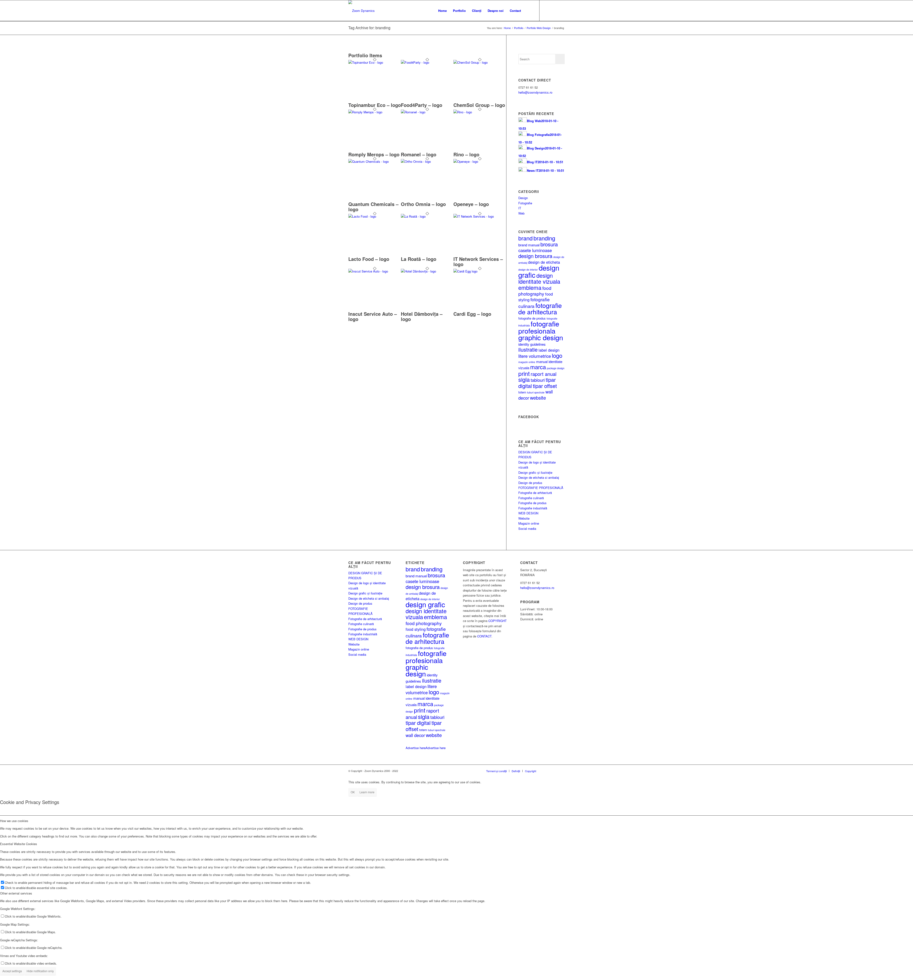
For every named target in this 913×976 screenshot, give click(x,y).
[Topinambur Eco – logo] (374, 62)
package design (555, 368)
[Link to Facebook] (554, 10)
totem (522, 392)
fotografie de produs (532, 318)
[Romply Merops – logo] (374, 112)
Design (523, 198)
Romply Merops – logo (373, 154)
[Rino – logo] (479, 112)
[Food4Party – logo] (427, 62)
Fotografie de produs (532, 503)
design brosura (535, 255)
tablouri (538, 380)
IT (519, 208)
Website (523, 518)
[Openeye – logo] (479, 161)
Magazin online (528, 523)
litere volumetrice (534, 356)
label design (549, 350)
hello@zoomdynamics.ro (535, 92)
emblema (529, 287)
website (538, 397)
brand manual (528, 244)
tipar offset (545, 385)
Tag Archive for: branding (369, 27)
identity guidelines (532, 344)
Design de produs (530, 482)
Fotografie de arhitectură (535, 492)
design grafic (425, 604)
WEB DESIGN (528, 513)
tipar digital (418, 722)
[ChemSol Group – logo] (479, 62)
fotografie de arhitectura (540, 308)
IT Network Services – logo (478, 261)
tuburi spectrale (535, 392)
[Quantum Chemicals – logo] (374, 161)
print (524, 373)
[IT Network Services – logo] (479, 216)
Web (521, 213)
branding (544, 238)
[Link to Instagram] (561, 10)
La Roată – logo (418, 258)
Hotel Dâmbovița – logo (421, 316)
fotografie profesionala (538, 327)
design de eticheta (544, 262)
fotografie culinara (534, 302)
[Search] (528, 10)
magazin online (526, 362)
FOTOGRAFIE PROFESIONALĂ (540, 487)
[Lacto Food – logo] (374, 216)
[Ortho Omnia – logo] (427, 161)
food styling (416, 629)
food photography (534, 291)
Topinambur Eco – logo (374, 104)
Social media (527, 528)
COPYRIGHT (497, 620)
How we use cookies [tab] (14, 820)
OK (353, 792)
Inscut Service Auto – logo (372, 316)
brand (525, 238)
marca (538, 367)
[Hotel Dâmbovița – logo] (427, 271)
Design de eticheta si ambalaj (538, 477)
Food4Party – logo (421, 104)
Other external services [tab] (16, 893)
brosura (549, 244)
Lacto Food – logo (368, 258)
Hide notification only (40, 971)
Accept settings (12, 971)
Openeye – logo (471, 204)
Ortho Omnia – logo (423, 204)
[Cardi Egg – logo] (479, 271)
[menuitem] (442, 10)
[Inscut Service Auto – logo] (374, 271)
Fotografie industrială (532, 508)
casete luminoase (535, 250)
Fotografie (525, 203)
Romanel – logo (418, 154)
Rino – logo (466, 154)
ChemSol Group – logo (479, 104)
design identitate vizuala (539, 278)
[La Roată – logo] (427, 216)
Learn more (366, 792)
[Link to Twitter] (546, 10)
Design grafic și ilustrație (535, 472)
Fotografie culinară (531, 498)
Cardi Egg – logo (472, 313)
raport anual (543, 373)
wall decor (415, 735)
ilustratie (528, 349)
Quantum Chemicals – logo (373, 207)
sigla (524, 379)
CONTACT (484, 636)
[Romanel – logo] (427, 112)
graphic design (540, 337)
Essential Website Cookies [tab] (18, 844)
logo (557, 355)
